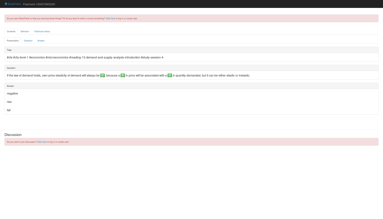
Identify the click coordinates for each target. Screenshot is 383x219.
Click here (110, 18)
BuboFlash (14, 4)
